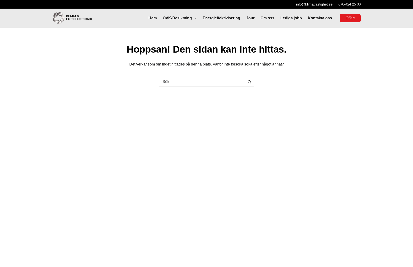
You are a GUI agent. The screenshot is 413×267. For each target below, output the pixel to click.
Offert (350, 18)
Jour (250, 18)
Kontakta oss (320, 18)
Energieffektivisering (221, 18)
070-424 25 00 (349, 4)
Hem (152, 18)
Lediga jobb (291, 18)
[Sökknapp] (249, 82)
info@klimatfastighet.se (314, 4)
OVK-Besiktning (177, 18)
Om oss (267, 18)
